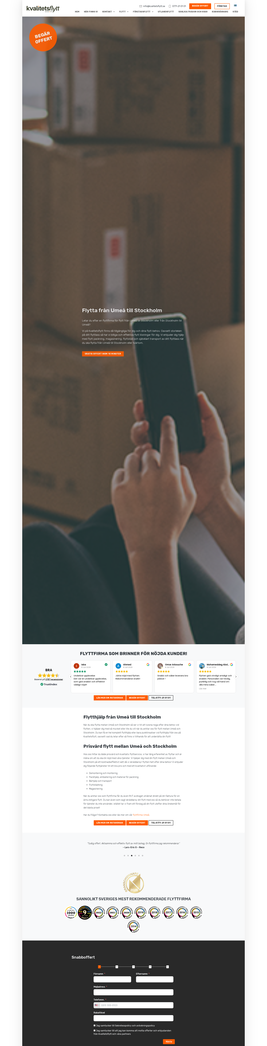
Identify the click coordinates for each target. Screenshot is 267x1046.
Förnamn (98, 974)
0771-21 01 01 (179, 6)
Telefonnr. (99, 999)
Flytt (122, 12)
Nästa (169, 1041)
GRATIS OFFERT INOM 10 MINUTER (103, 354)
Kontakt (107, 12)
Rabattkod (99, 1012)
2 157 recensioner (54, 679)
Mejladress (99, 986)
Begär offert (200, 6)
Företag (222, 6)
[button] (236, 677)
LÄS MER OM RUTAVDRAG (109, 698)
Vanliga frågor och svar (193, 12)
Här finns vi (91, 12)
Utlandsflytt (166, 12)
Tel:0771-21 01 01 (161, 698)
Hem (77, 12)
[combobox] (97, 1005)
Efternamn (142, 974)
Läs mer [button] (161, 688)
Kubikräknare (220, 12)
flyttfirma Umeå (141, 815)
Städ (235, 12)
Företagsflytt (141, 12)
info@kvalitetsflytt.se (154, 6)
